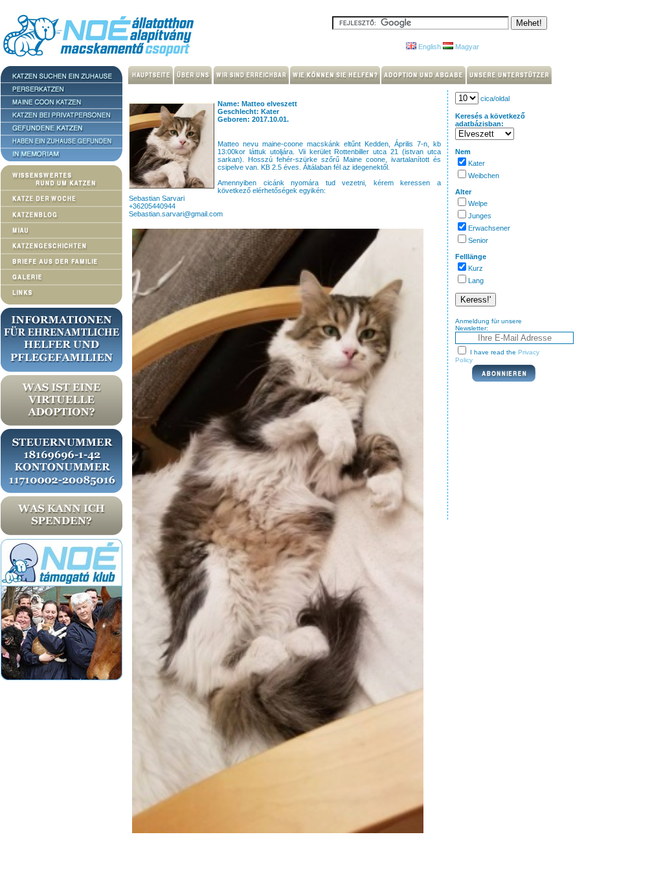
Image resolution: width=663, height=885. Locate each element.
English (428, 47)
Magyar (466, 47)
